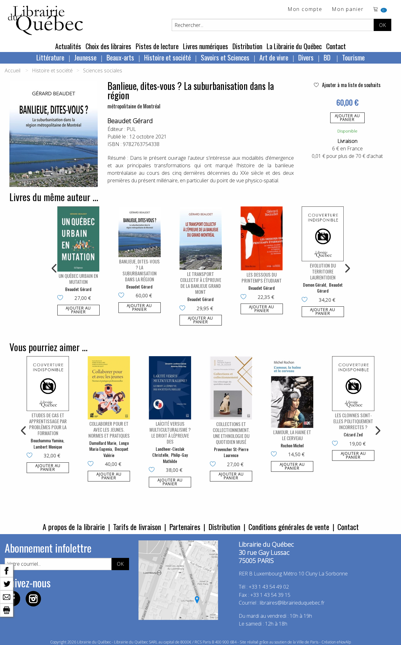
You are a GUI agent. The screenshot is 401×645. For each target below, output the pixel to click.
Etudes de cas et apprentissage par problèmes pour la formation (48, 424)
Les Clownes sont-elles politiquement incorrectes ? (353, 421)
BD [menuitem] (328, 57)
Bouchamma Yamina (47, 440)
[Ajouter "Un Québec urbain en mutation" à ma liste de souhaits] (61, 298)
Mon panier (348, 10)
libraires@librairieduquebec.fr (292, 602)
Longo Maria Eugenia (109, 446)
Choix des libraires (108, 46)
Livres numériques (205, 46)
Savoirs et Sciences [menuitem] (225, 57)
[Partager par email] (6, 596)
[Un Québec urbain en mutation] (78, 239)
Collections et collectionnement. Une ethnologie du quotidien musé (231, 432)
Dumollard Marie (102, 443)
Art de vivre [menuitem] (273, 57)
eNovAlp (344, 642)
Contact (336, 46)
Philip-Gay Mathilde (175, 457)
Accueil (12, 70)
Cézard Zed (353, 434)
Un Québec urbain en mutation (78, 278)
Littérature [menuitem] (50, 57)
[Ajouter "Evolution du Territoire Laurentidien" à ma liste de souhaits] (306, 300)
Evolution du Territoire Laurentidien (323, 271)
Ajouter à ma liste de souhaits (351, 85)
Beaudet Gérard (130, 121)
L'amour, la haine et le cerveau (292, 435)
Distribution (247, 46)
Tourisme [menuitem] (353, 57)
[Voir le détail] (78, 239)
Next (347, 268)
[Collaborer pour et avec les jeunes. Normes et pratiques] (109, 387)
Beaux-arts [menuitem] (120, 57)
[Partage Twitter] (6, 583)
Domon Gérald (314, 284)
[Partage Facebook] (6, 570)
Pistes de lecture (157, 46)
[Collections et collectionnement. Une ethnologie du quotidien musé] (231, 388)
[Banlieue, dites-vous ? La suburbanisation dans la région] (139, 231)
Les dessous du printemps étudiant (262, 277)
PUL (131, 129)
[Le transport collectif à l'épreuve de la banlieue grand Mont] (201, 238)
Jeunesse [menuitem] (85, 57)
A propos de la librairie (74, 526)
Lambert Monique (48, 446)
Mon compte (305, 10)
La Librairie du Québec (294, 46)
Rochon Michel (292, 445)
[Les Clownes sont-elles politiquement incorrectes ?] (353, 383)
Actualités (68, 46)
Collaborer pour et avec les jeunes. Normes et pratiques (109, 429)
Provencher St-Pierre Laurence (231, 452)
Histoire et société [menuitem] (167, 57)
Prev (54, 268)
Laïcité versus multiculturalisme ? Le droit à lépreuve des (170, 432)
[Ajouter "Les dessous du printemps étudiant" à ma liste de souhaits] (245, 297)
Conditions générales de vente (288, 526)
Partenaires (184, 526)
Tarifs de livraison (137, 526)
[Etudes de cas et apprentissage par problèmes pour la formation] (48, 383)
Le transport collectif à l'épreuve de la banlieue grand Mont (200, 282)
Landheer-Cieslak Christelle (168, 451)
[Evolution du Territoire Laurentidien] (323, 233)
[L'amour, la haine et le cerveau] (292, 392)
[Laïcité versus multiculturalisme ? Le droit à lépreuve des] (170, 387)
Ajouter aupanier (347, 117)
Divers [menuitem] (306, 57)
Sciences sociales (102, 70)
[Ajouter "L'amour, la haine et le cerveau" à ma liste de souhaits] (275, 454)
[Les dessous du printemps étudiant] (262, 238)
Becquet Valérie (115, 451)
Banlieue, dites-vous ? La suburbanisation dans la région (139, 270)
